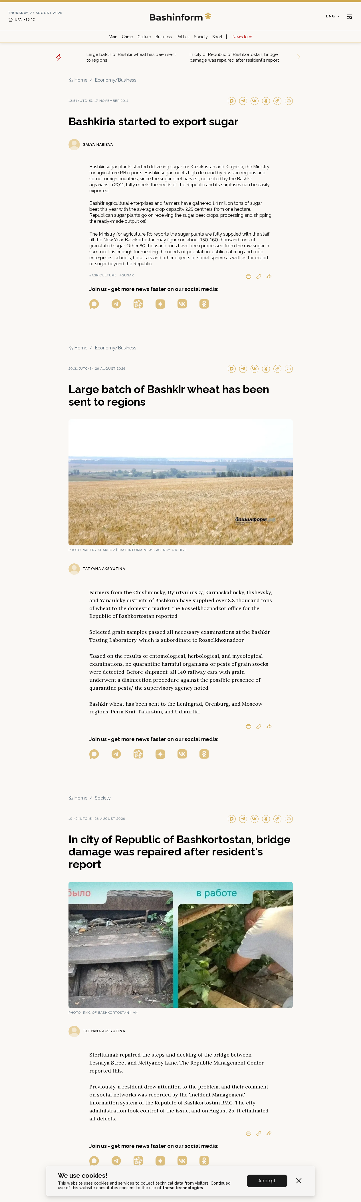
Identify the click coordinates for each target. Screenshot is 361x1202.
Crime (127, 37)
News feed (242, 37)
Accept (267, 1180)
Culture (144, 37)
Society (201, 37)
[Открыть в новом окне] (94, 304)
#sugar (127, 275)
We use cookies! (82, 1175)
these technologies (183, 1187)
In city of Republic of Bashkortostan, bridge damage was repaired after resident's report (234, 57)
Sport (217, 37)
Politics (182, 37)
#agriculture (103, 275)
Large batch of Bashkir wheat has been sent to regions (131, 57)
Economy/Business (115, 80)
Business (164, 37)
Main (113, 37)
